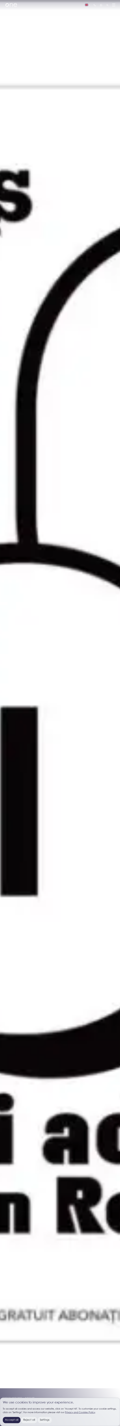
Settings (45, 1420)
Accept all (11, 1420)
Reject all (29, 1420)
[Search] (107, 5)
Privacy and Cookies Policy (80, 1412)
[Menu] (113, 5)
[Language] (87, 5)
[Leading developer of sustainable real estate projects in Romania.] (11, 5)
